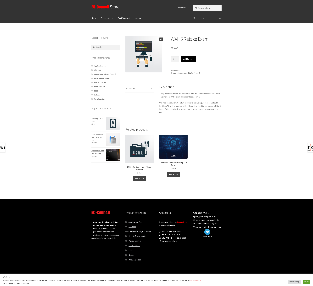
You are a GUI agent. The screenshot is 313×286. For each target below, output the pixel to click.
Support (138, 18)
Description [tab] (130, 88)
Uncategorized (100, 99)
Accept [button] (306, 282)
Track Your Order (124, 18)
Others (97, 95)
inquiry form (182, 222)
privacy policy (195, 280)
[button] (161, 39)
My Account (182, 8)
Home (94, 18)
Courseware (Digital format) (189, 73)
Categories (105, 18)
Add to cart (188, 59)
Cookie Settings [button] (294, 282)
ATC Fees (97, 70)
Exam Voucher (99, 86)
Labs (96, 91)
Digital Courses (100, 82)
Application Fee (100, 66)
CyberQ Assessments (102, 78)
